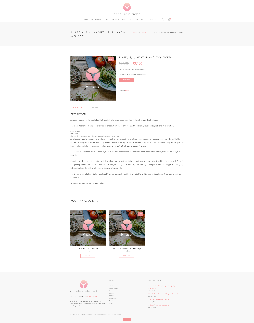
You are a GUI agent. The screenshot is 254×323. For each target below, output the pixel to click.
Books (124, 19)
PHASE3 (114, 19)
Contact (151, 19)
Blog (143, 19)
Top (127, 319)
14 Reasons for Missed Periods (157, 299)
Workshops (134, 19)
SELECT (88, 255)
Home (86, 19)
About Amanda (96, 19)
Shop (144, 32)
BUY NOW (126, 80)
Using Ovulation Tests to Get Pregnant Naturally (163, 294)
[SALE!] (127, 229)
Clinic (107, 19)
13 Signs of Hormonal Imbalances (158, 305)
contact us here (92, 296)
